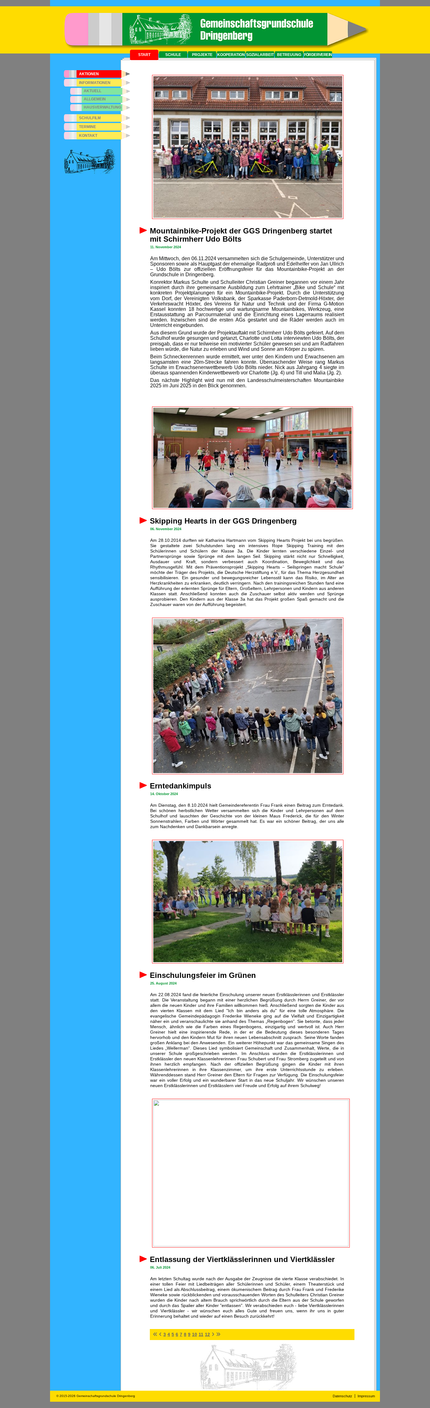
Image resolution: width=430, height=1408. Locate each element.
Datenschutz (342, 1396)
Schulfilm (90, 118)
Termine (87, 127)
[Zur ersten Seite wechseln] (155, 1334)
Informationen (94, 83)
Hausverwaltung (102, 107)
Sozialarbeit (260, 55)
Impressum (366, 1396)
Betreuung (289, 55)
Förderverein (318, 55)
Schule (173, 55)
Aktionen (89, 74)
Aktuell (92, 91)
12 (207, 1334)
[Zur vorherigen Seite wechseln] (160, 1334)
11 (201, 1334)
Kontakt (88, 135)
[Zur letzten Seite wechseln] (218, 1334)
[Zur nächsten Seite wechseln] (213, 1334)
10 (194, 1334)
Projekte (202, 55)
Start (144, 55)
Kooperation (231, 55)
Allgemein (95, 99)
